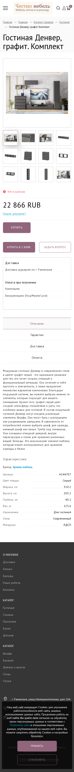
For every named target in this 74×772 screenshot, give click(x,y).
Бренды (8, 576)
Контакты (8, 589)
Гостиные (8, 608)
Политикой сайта (20, 725)
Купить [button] (16, 227)
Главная (7, 22)
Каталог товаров (43, 22)
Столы (7, 674)
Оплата (37, 357)
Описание (37, 323)
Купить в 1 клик (19, 247)
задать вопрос (55, 247)
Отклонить (37, 759)
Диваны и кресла (14, 667)
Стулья (7, 681)
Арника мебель (23, 467)
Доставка (37, 346)
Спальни (8, 615)
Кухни (7, 628)
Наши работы (12, 583)
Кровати (8, 660)
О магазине (10, 554)
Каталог (8, 600)
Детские (8, 635)
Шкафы (7, 653)
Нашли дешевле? (14, 214)
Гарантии (37, 335)
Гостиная (64, 22)
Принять (37, 746)
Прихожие (9, 621)
